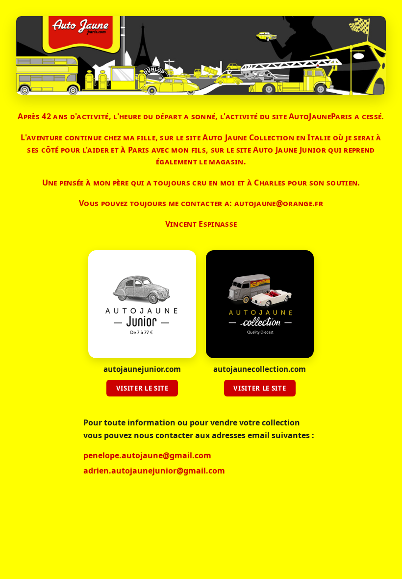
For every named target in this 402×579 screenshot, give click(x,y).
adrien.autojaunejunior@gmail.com (154, 470)
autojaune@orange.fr (278, 203)
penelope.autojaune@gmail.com (147, 455)
